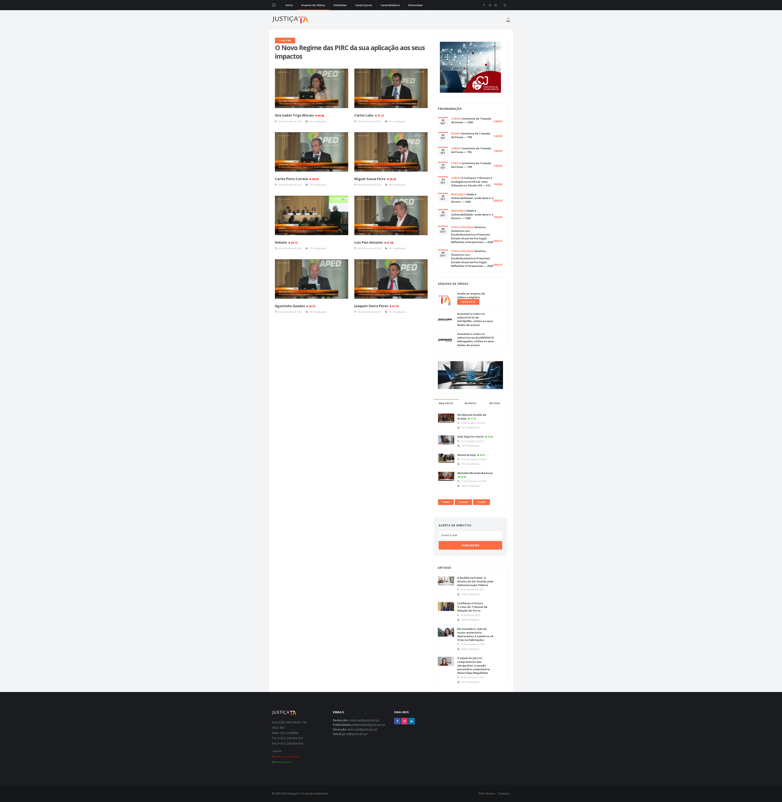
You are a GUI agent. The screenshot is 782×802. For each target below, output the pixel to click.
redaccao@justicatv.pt (364, 720)
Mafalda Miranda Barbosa (475, 473)
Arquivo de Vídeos (313, 5)
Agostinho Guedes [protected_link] (295, 306)
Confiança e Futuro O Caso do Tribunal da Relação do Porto (472, 606)
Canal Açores (363, 5)
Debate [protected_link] (286, 242)
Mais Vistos (446, 403)
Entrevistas (415, 5)
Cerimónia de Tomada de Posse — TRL (471, 150)
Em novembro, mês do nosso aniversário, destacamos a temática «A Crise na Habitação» (475, 634)
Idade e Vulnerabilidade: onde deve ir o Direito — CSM (472, 198)
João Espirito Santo (470, 436)
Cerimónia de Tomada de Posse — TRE (470, 135)
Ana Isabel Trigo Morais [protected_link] (299, 115)
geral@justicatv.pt (354, 734)
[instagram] (490, 5)
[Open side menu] (274, 5)
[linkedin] (495, 5)
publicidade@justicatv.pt (368, 725)
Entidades (340, 5)
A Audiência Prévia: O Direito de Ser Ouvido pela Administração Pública (475, 581)
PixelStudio (321, 793)
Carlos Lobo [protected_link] (369, 115)
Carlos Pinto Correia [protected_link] (296, 179)
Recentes (470, 403)
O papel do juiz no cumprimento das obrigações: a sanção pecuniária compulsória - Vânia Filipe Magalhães (474, 665)
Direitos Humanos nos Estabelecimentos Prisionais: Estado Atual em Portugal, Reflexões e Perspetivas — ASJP (472, 234)
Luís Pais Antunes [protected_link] (373, 242)
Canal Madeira (390, 5)
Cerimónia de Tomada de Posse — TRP (471, 165)
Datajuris (293, 793)
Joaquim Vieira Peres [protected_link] (376, 306)
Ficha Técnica (487, 793)
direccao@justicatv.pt (362, 729)
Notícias (494, 403)
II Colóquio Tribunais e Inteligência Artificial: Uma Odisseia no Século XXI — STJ (471, 181)
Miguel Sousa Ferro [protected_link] (375, 179)
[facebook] (484, 5)
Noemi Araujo (466, 455)
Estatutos (504, 793)
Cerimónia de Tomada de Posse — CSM (471, 120)
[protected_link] (311, 89)
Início (289, 5)
